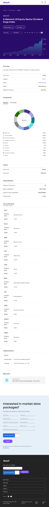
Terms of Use (43, 502)
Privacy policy (36, 502)
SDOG (6, 355)
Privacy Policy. (6, 447)
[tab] (5, 102)
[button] (45, 2)
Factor (44, 79)
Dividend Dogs (42, 82)
